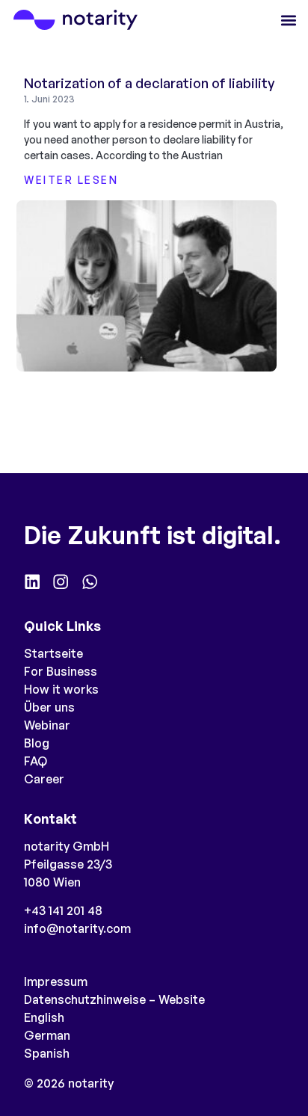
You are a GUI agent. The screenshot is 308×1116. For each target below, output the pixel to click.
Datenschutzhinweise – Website (114, 999)
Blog (36, 743)
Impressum (55, 981)
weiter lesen (71, 179)
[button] (288, 19)
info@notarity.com (77, 928)
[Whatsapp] (89, 581)
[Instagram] (60, 581)
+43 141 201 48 (63, 910)
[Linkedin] (32, 581)
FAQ (35, 760)
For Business (60, 671)
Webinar (47, 725)
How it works (61, 689)
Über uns (49, 707)
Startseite (53, 653)
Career (44, 778)
